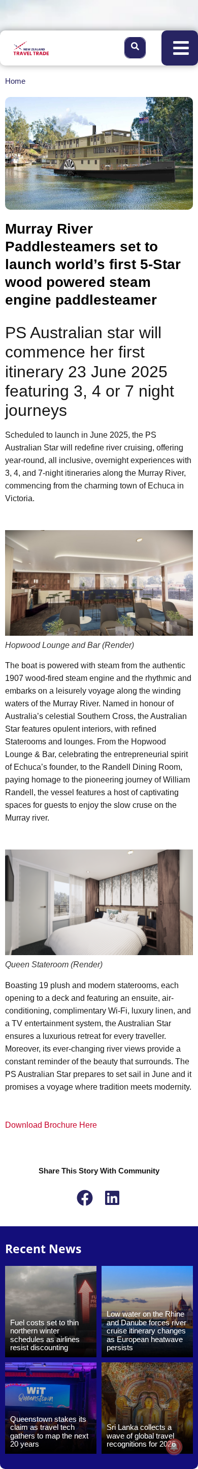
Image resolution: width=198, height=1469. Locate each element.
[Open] (181, 48)
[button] (85, 1198)
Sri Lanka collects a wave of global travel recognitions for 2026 (141, 1435)
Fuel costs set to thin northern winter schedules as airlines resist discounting (45, 1335)
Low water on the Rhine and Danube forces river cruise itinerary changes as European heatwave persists (146, 1331)
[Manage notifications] (174, 1447)
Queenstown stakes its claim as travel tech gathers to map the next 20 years (49, 1432)
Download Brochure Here (51, 1125)
